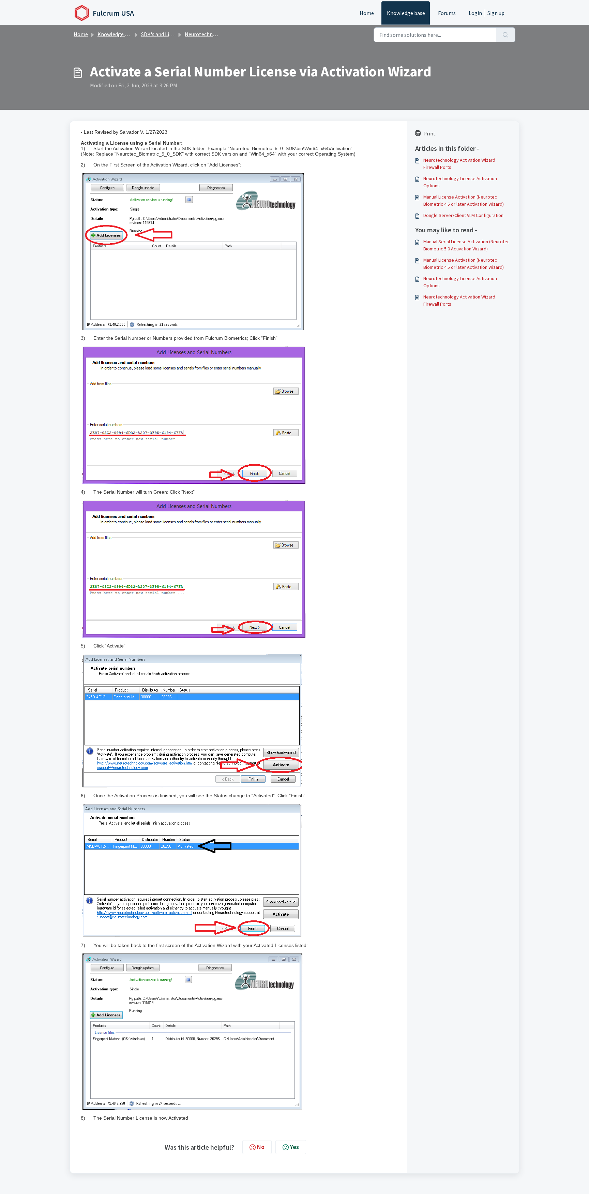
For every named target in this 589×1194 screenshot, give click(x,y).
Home (367, 13)
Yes (294, 1147)
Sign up (495, 13)
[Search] (505, 34)
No (261, 1147)
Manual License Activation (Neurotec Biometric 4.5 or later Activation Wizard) (463, 200)
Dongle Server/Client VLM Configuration (463, 215)
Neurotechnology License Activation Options (460, 182)
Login (475, 13)
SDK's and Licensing (164, 34)
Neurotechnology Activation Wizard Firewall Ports (459, 163)
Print (429, 133)
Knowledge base (406, 13)
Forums (447, 13)
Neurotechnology (205, 34)
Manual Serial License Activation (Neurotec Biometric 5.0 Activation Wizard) (466, 245)
